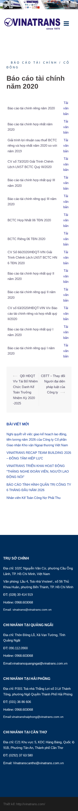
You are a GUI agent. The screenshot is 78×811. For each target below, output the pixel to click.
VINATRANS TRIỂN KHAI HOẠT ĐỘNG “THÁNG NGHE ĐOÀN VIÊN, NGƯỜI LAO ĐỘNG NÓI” (37, 471)
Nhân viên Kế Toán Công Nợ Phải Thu (33, 498)
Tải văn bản (65, 257)
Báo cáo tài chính (34, 62)
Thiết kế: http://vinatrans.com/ (24, 804)
